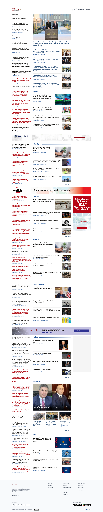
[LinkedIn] (27, 505)
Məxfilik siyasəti (81, 487)
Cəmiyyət (36, 196)
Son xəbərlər (50, 485)
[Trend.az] (16, 9)
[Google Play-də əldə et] (87, 505)
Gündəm (36, 239)
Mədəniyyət (37, 381)
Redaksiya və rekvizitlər (67, 487)
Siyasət (35, 92)
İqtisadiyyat (37, 144)
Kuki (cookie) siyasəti (82, 490)
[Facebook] (16, 505)
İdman (35, 435)
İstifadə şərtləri (80, 485)
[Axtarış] (71, 9)
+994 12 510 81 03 (15, 495)
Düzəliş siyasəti (65, 492)
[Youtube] (21, 505)
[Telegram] (24, 505)
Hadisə (35, 337)
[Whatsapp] (13, 505)
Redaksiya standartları (67, 490)
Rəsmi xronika (50, 487)
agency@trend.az (15, 496)
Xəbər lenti (15, 14)
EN (85, 509)
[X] (19, 505)
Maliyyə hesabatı (66, 494)
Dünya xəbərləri (38, 285)
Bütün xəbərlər (68, 131)
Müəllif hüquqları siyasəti (82, 489)
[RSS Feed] (29, 505)
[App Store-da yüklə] (77, 505)
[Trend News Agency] (15, 484)
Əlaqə (64, 489)
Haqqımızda (65, 485)
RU (89, 509)
